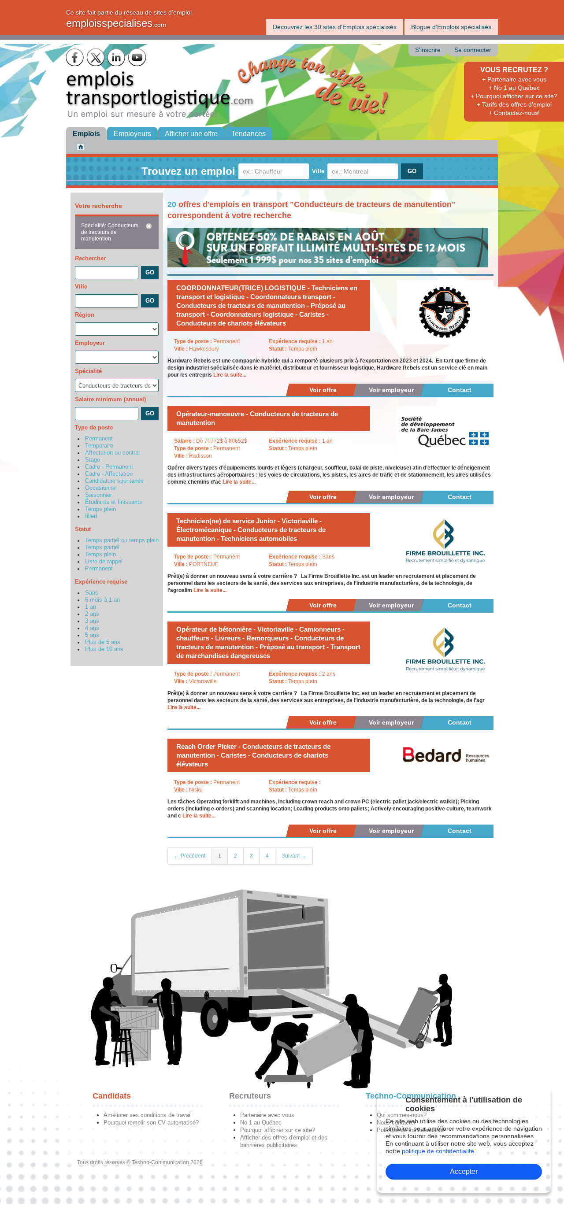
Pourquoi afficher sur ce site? (277, 1130)
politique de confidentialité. (439, 1150)
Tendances (248, 133)
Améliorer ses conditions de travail (148, 1115)
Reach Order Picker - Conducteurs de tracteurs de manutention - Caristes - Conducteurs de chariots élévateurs (253, 755)
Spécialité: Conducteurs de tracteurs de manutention (109, 232)
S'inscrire (428, 50)
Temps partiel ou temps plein (122, 540)
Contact (459, 389)
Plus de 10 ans (104, 649)
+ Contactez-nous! (514, 112)
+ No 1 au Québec (514, 87)
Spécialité (88, 371)
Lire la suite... (229, 375)
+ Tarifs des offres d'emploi (514, 104)
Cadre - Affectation (109, 474)
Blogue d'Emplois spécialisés (451, 26)
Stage (92, 460)
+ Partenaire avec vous (514, 79)
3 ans (92, 621)
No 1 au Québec (261, 1122)
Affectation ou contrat (112, 453)
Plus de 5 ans (102, 642)
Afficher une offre (191, 133)
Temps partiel (102, 547)
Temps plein (100, 509)
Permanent (99, 439)
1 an (90, 607)
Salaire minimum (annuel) (110, 399)
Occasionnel (101, 488)
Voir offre (323, 389)
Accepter (464, 1171)
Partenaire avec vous (267, 1115)
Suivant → (294, 856)
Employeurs (132, 133)
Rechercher (90, 258)
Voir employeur (391, 389)
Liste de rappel (103, 562)
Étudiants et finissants (113, 502)
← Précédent (189, 856)
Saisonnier (98, 495)
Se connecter (472, 50)
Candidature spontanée (114, 481)
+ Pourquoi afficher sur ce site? (514, 96)
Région (84, 314)
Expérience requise (101, 581)
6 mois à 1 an (102, 600)
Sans (91, 593)
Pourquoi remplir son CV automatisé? (151, 1122)
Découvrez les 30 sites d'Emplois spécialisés (335, 26)
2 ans (92, 614)
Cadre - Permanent (109, 467)
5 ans (92, 635)
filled (91, 516)
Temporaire (99, 446)
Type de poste (94, 427)
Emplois (86, 133)
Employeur (90, 343)
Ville (318, 171)
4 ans (92, 628)
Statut (83, 529)
